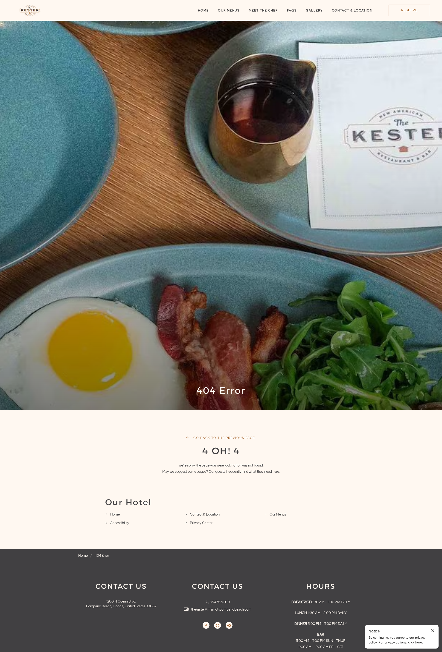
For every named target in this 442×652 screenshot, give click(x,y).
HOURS (320, 586)
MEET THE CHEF (263, 10)
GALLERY (314, 10)
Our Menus (278, 514)
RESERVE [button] (409, 10)
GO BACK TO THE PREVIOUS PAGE (223, 438)
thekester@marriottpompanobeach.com (221, 609)
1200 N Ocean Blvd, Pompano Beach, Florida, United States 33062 (121, 604)
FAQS (292, 10)
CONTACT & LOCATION (352, 10)
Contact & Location (205, 514)
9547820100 (220, 602)
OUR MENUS (229, 10)
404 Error (221, 390)
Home (115, 514)
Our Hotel (128, 502)
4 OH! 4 (221, 450)
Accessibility (119, 523)
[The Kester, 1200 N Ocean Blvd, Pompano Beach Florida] (29, 10)
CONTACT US (121, 586)
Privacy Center (201, 523)
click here (415, 642)
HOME (203, 10)
